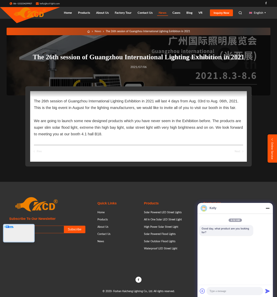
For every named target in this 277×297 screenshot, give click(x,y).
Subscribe (74, 229)
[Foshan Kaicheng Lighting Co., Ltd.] (30, 12)
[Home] (88, 31)
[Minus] (267, 208)
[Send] (268, 291)
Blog (189, 12)
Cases (176, 12)
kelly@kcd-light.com (50, 3)
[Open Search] (240, 13)
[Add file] (202, 291)
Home (68, 12)
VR (200, 12)
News (162, 12)
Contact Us (145, 12)
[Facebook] (266, 3)
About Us (102, 12)
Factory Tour (123, 12)
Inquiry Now (221, 12)
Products (84, 12)
